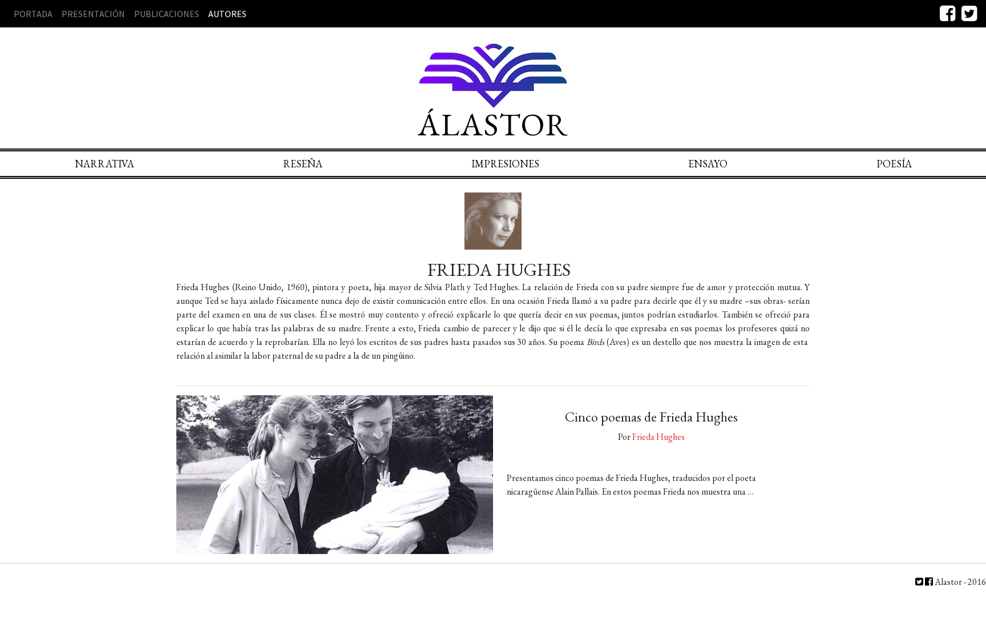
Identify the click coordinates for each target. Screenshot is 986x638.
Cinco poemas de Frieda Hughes (651, 417)
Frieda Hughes (658, 437)
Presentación (93, 13)
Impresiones (505, 163)
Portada (33, 13)
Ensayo (708, 163)
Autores (227, 13)
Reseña (302, 163)
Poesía (894, 163)
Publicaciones (166, 13)
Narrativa (104, 163)
